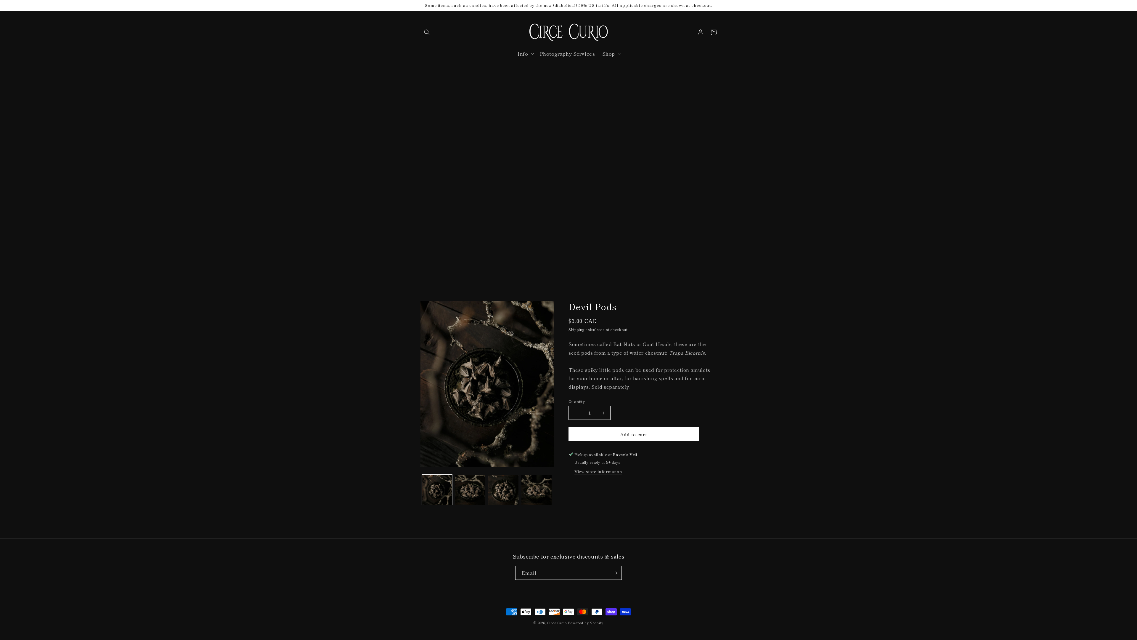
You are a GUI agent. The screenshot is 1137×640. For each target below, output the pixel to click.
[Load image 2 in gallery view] (470, 490)
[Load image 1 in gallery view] (437, 490)
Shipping (576, 329)
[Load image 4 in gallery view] (536, 490)
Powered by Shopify (585, 622)
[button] (426, 32)
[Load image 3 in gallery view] (503, 490)
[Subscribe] (615, 573)
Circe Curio (557, 622)
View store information (598, 471)
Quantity (576, 401)
